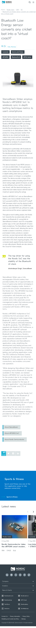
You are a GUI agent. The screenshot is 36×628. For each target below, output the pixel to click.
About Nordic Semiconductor (14, 439)
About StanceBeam (11, 427)
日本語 (9, 550)
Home (3, 10)
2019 (17, 10)
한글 (14, 550)
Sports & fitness (12, 497)
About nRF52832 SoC (12, 433)
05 (21, 10)
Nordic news (10, 10)
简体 (3, 550)
